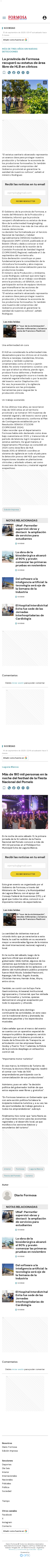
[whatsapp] (9, 72)
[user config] (44, 17)
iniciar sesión (18, 683)
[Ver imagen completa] (45, 82)
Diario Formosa (25, 1195)
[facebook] (13, 72)
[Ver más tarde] (4, 73)
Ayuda (39, 1549)
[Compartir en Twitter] (18, 72)
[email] (23, 72)
